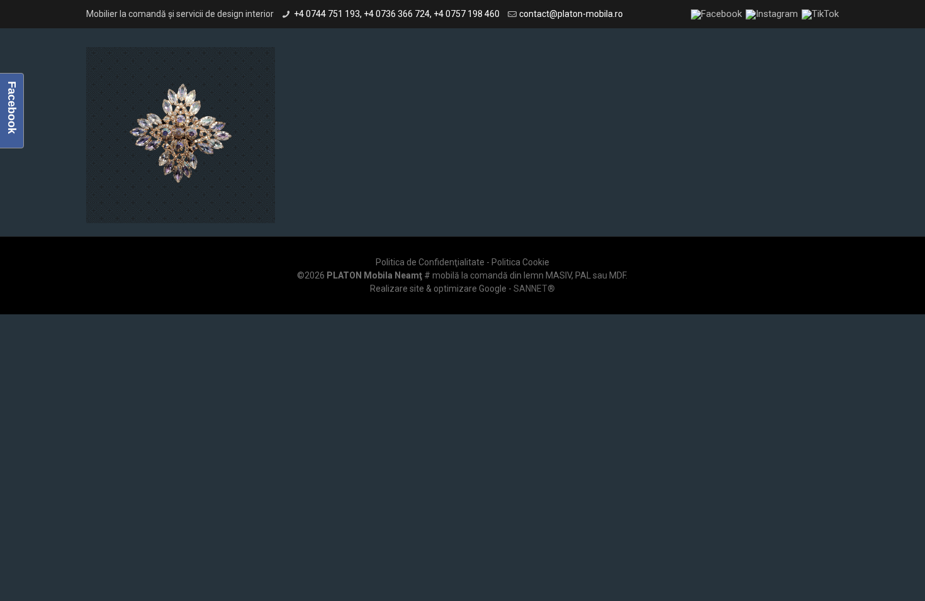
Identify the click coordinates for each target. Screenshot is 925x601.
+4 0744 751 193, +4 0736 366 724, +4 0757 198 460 (397, 14)
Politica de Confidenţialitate (430, 262)
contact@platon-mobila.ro (571, 14)
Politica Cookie (520, 262)
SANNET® (534, 289)
